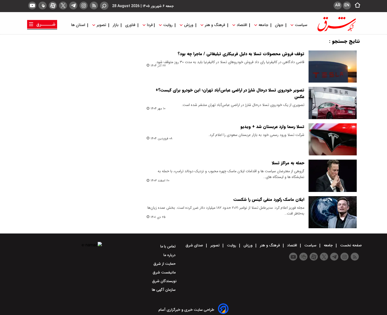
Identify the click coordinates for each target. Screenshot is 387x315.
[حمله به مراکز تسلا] (333, 176)
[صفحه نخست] (356, 5)
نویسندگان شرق (164, 281)
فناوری (130, 25)
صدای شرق (195, 245)
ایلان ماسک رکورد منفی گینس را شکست (269, 199)
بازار (116, 25)
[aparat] (53, 5)
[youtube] (32, 5)
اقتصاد (242, 25)
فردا (149, 25)
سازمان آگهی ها (164, 290)
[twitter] (63, 5)
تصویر (101, 25)
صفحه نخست (350, 245)
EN (346, 5)
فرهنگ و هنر (215, 25)
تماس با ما (168, 246)
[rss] (94, 5)
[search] (104, 6)
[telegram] (73, 5)
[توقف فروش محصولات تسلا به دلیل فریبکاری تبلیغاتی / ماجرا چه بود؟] (333, 66)
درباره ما (170, 255)
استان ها (78, 25)
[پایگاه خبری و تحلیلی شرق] (336, 31)
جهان (279, 25)
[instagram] (84, 5)
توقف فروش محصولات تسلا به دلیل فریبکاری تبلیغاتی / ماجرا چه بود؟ (241, 53)
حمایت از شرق (165, 264)
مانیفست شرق (165, 272)
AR (337, 5)
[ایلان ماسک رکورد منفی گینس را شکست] (333, 212)
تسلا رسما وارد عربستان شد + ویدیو (272, 126)
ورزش (188, 25)
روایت (167, 25)
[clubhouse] (42, 5)
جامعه (263, 25)
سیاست (301, 25)
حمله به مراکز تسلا (288, 163)
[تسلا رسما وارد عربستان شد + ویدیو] (333, 139)
